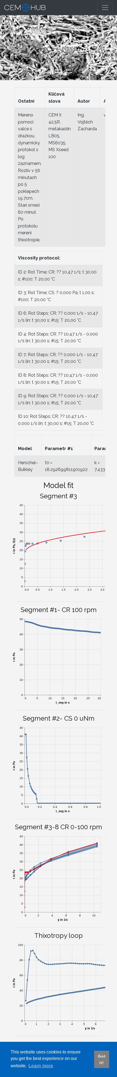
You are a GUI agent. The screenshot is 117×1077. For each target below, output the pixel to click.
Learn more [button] (41, 1065)
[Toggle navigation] (105, 7)
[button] (9, 47)
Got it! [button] (102, 1059)
